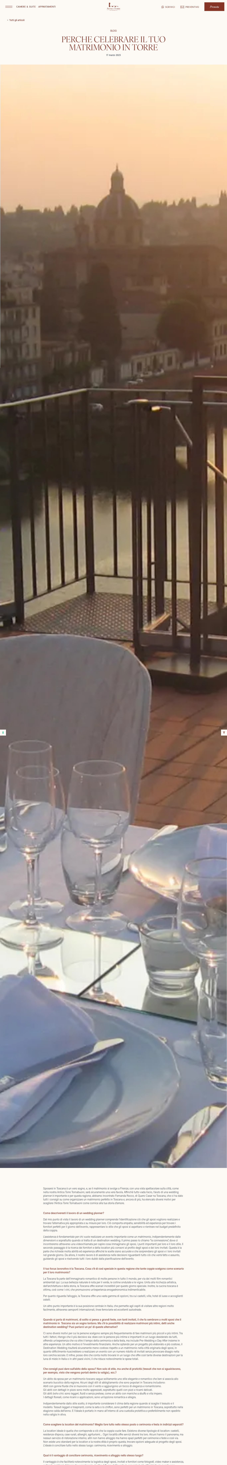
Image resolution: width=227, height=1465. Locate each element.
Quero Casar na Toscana (152, 1195)
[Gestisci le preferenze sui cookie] (3, 733)
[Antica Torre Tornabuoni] (113, 7)
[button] (8, 7)
